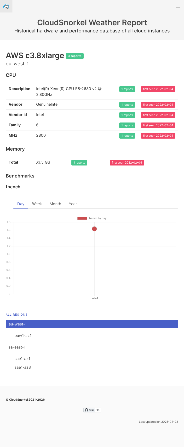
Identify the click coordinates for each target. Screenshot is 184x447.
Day (20, 203)
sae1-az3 (23, 367)
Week (37, 203)
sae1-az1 (22, 358)
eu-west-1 (18, 324)
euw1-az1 (23, 335)
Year (73, 203)
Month (55, 203)
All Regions (17, 314)
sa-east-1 (17, 347)
